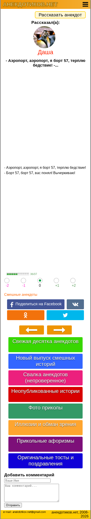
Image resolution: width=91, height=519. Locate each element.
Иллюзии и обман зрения (45, 424)
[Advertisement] (45, 115)
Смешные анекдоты (20, 294)
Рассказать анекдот (60, 14)
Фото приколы (45, 408)
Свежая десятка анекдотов (45, 341)
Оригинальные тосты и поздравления (45, 460)
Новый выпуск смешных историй (45, 361)
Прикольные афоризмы (45, 441)
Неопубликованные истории (45, 391)
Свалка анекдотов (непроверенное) (45, 377)
